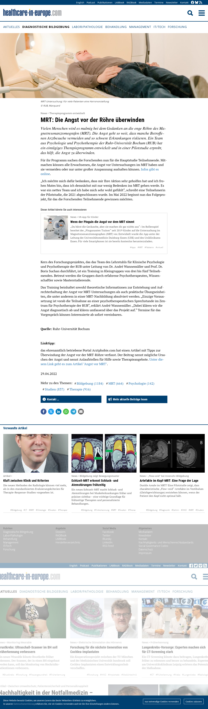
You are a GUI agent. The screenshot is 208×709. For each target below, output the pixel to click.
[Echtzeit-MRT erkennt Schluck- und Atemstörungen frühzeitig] (104, 453)
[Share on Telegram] (73, 411)
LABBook (119, 2)
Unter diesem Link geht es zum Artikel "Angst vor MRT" (102, 361)
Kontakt (184, 2)
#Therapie (62, 510)
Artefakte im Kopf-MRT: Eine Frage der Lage (169, 481)
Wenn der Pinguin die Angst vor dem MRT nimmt (102, 222)
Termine (158, 2)
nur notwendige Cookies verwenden (162, 701)
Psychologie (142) (141, 383)
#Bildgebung (16, 510)
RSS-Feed (108, 546)
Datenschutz (146, 549)
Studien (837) (54, 389)
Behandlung (116, 27)
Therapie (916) (80, 389)
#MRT (140, 247)
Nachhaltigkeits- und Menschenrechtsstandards (166, 542)
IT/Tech (159, 27)
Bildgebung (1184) (90, 383)
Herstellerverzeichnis (68, 542)
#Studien (52, 510)
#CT (25, 510)
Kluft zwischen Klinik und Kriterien (26, 481)
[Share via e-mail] (81, 411)
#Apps (133, 247)
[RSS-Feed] (200, 2)
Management (140, 27)
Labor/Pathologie (87, 27)
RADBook (131, 2)
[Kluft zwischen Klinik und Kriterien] (35, 453)
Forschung (177, 27)
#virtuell (159, 247)
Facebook (108, 532)
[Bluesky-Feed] (196, 2)
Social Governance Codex (153, 546)
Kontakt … (52, 399)
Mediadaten (145, 2)
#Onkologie (41, 510)
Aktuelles (11, 27)
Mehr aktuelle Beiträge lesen (129, 399)
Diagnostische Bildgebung (46, 27)
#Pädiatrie (149, 247)
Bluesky (107, 539)
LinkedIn (107, 542)
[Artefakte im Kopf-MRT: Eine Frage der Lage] (172, 453)
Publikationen (105, 2)
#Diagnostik (164, 510)
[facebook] (192, 2)
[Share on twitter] (51, 411)
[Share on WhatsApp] (66, 411)
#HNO (184, 510)
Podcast (91, 2)
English (80, 2)
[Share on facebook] (43, 411)
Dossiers (60, 532)
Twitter (106, 535)
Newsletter (172, 2)
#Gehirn (175, 510)
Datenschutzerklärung (24, 703)
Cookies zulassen (194, 701)
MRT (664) (116, 383)
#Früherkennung (101, 510)
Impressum (145, 553)
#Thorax (132, 510)
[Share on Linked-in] (58, 411)
